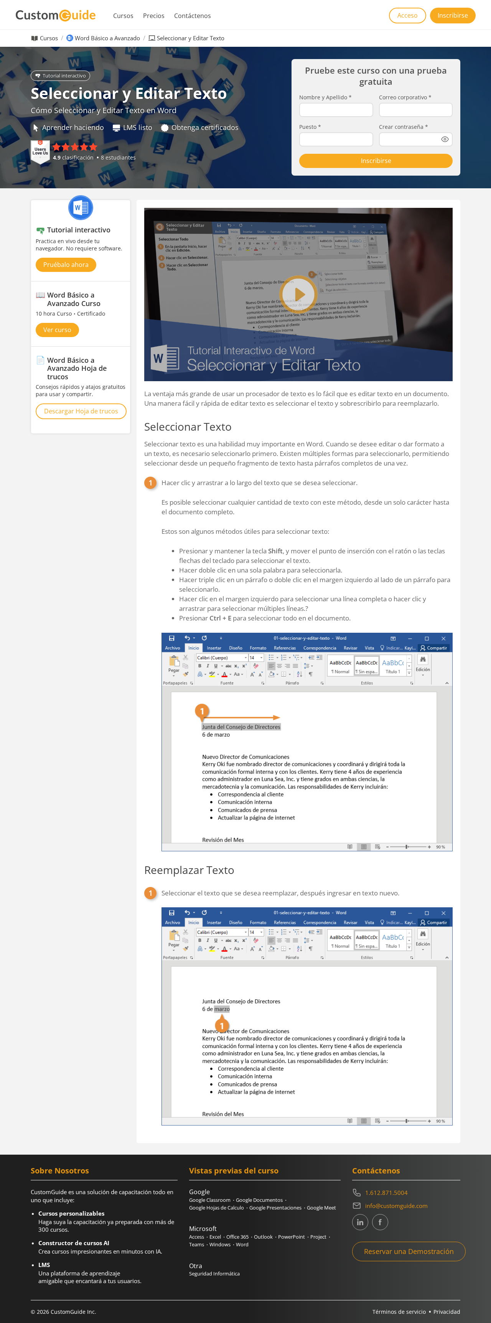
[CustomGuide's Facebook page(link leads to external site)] (380, 1222)
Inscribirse (453, 15)
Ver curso (57, 330)
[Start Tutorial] (298, 294)
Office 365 (237, 1236)
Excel (215, 1236)
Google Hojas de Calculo (216, 1207)
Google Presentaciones (275, 1207)
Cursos (123, 16)
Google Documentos (259, 1199)
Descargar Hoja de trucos (81, 411)
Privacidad (446, 1311)
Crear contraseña (403, 127)
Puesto (310, 127)
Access (196, 1236)
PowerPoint (291, 1236)
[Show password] (445, 139)
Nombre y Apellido (325, 97)
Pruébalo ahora (66, 264)
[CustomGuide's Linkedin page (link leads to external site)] (360, 1222)
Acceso (407, 15)
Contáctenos (192, 16)
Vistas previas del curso (233, 1170)
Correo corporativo (405, 97)
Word (242, 1244)
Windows (220, 1244)
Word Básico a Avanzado (107, 38)
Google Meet (321, 1207)
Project (318, 1236)
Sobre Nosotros (60, 1170)
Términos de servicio (399, 1311)
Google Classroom (210, 1199)
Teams (196, 1244)
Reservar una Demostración (409, 1251)
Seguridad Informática (214, 1273)
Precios (154, 16)
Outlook (263, 1236)
